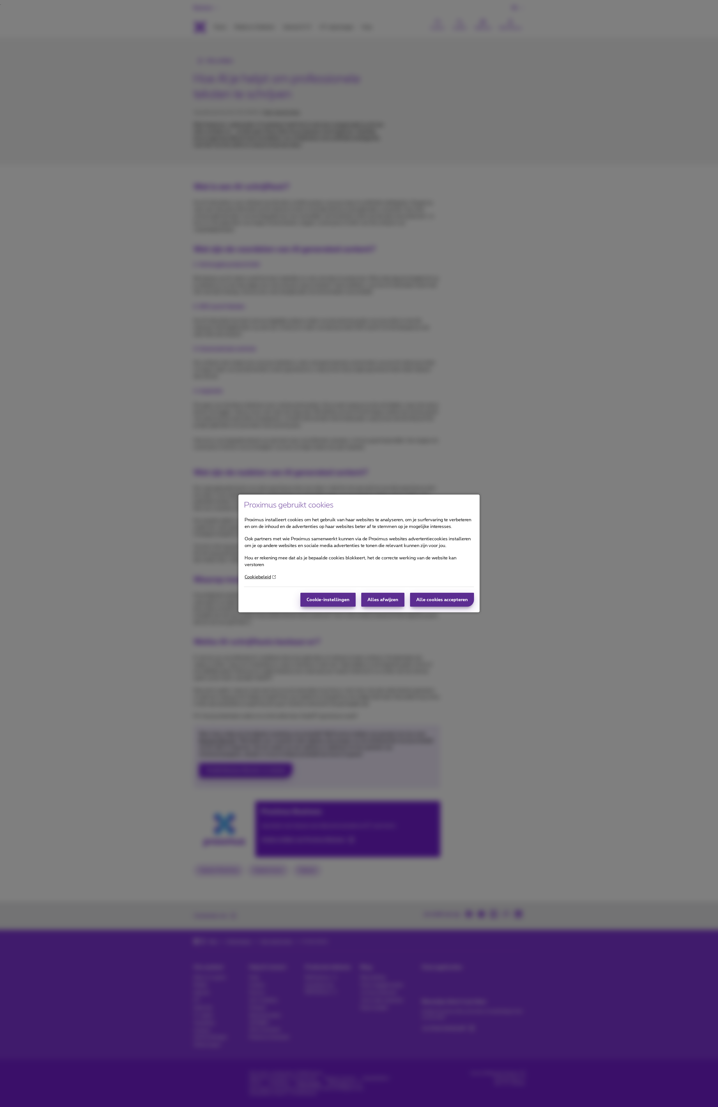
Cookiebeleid (258, 577)
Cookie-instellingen (328, 600)
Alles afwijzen (382, 600)
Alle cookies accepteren (442, 600)
